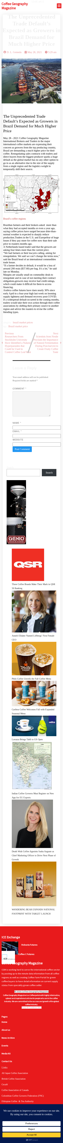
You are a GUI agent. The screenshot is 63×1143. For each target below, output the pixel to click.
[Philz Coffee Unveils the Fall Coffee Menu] (34, 659)
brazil (16, 322)
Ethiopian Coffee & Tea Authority (18, 1101)
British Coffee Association (14, 1079)
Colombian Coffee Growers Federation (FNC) (23, 1096)
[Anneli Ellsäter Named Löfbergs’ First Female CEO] (34, 612)
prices (30, 322)
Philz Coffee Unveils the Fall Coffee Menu (31, 679)
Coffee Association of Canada (15, 1090)
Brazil (11, 326)
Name (17, 422)
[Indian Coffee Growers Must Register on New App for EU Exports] (32, 766)
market (23, 322)
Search (10, 467)
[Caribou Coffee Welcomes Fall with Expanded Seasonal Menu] (34, 694)
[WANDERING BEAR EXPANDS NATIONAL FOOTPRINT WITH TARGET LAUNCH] (34, 885)
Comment (19, 388)
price (25, 326)
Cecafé (5, 1084)
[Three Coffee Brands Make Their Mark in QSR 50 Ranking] (28, 565)
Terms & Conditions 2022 (32, 1007)
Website (18, 439)
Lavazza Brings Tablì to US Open (27, 739)
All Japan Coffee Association (15, 1073)
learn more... (27, 951)
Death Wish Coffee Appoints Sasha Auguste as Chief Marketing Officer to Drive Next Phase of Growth (34, 855)
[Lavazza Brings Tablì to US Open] (34, 726)
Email (17, 431)
